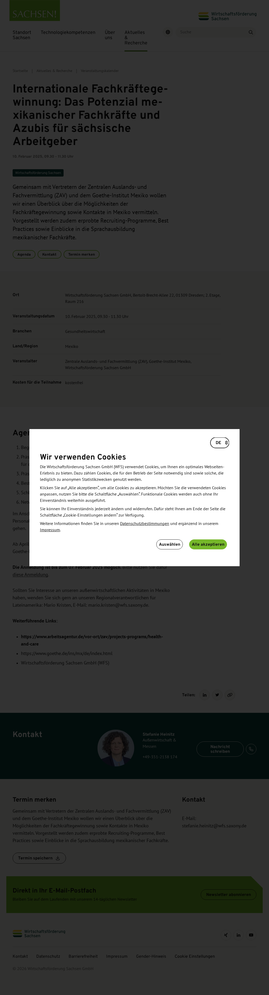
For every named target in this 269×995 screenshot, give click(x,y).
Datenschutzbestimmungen (144, 523)
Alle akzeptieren (208, 544)
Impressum (50, 530)
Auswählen (169, 544)
